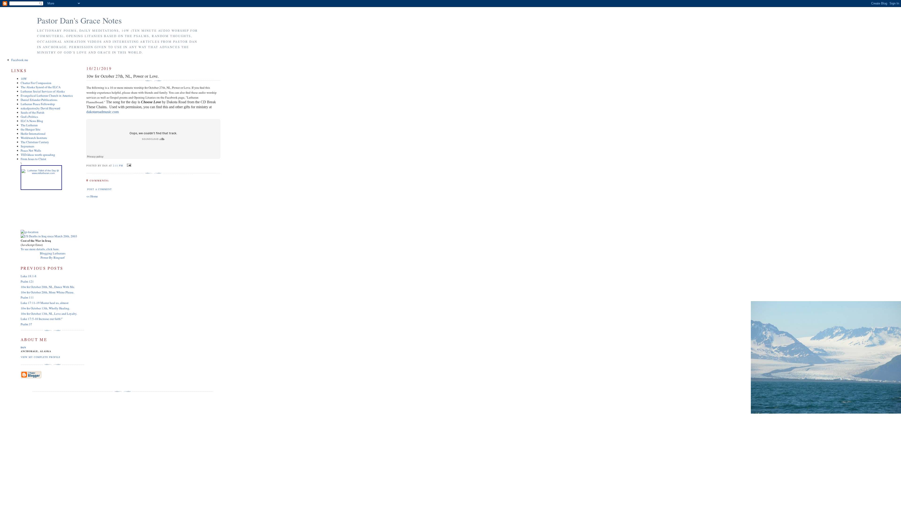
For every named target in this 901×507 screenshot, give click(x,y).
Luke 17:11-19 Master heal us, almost (45, 303)
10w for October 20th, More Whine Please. (47, 292)
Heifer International (33, 133)
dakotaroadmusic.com (102, 112)
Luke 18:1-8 (28, 276)
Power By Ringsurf (53, 257)
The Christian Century (35, 142)
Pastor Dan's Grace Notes (79, 20)
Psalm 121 (27, 281)
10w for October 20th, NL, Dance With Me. (48, 287)
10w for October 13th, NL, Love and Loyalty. (49, 313)
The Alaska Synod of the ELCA (41, 87)
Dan (23, 347)
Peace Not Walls (31, 150)
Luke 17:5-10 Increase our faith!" (42, 319)
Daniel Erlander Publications (39, 100)
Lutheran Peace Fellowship (38, 104)
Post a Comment (99, 189)
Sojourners (27, 146)
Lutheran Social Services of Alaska (43, 91)
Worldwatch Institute (34, 138)
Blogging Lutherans (52, 253)
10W (24, 79)
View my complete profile (40, 357)
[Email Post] (128, 165)
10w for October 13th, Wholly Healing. (45, 308)
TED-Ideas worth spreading (38, 155)
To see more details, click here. (40, 249)
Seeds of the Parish (32, 112)
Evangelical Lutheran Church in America (47, 95)
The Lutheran (29, 125)
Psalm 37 (26, 324)
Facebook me (19, 60)
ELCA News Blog (32, 121)
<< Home (92, 196)
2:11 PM (118, 165)
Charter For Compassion (36, 83)
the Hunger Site (30, 129)
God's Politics (29, 117)
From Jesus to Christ (33, 159)
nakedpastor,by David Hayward (40, 108)
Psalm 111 (27, 297)
